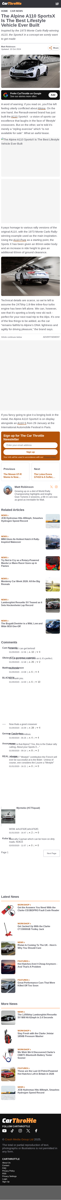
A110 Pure (19, 239)
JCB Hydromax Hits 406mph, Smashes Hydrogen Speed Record (22, 519)
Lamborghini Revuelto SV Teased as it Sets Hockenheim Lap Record (21, 603)
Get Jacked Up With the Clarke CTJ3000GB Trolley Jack (34, 927)
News (4, 515)
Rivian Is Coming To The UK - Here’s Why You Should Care (37, 946)
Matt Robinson (8, 46)
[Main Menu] (57, 3)
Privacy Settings (9, 1176)
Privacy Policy (50, 457)
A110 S (21, 423)
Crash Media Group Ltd (19, 1139)
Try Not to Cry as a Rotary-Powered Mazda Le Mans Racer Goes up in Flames (20, 563)
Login (4, 1179)
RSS (4, 1174)
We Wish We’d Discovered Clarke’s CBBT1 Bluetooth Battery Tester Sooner (36, 1055)
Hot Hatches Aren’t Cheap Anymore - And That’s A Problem (37, 965)
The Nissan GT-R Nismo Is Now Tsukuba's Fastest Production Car (13, 476)
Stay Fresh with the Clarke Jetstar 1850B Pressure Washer (36, 1034)
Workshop (23, 905)
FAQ (4, 1168)
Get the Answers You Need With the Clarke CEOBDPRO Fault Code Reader (38, 909)
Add (53, 95)
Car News (16, 11)
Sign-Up (6, 1182)
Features (23, 961)
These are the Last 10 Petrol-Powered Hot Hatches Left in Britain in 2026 (38, 1072)
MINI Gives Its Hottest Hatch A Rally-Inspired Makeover (20, 540)
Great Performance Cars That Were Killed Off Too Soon (36, 984)
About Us (6, 1163)
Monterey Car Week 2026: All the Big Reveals (20, 582)
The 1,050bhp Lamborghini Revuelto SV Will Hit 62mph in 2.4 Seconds (37, 1016)
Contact (5, 1165)
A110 (14, 116)
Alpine (42, 108)
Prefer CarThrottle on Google (25, 93)
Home (4, 11)
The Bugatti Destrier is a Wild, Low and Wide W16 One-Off (22, 625)
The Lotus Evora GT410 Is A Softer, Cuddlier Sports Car (44, 476)
